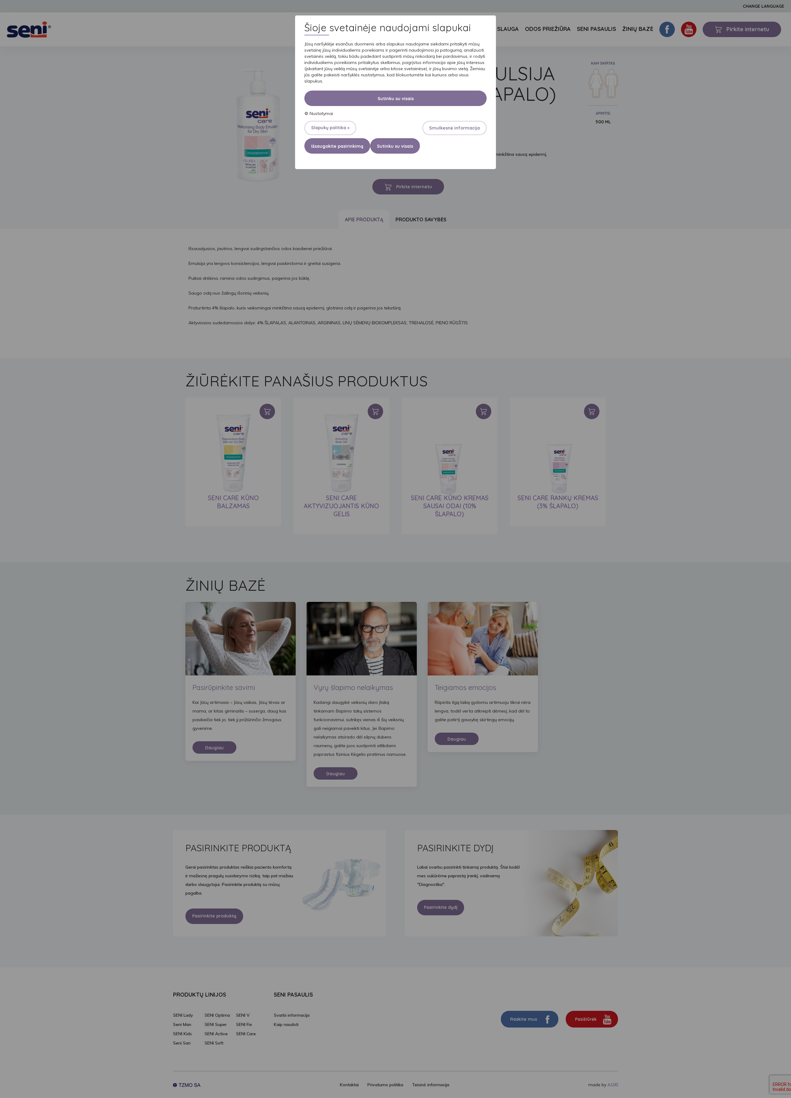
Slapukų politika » (330, 127)
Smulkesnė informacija (454, 128)
